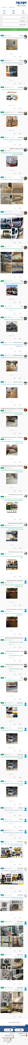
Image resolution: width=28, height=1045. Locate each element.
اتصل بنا (11, 1033)
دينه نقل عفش (20, 728)
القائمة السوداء (22, 1035)
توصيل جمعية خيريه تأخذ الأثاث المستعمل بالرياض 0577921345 (12, 757)
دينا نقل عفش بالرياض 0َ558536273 (16, 148)
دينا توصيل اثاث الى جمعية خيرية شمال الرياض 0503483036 (12, 408)
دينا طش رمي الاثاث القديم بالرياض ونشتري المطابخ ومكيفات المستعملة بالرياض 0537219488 (12, 499)
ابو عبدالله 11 (20, 808)
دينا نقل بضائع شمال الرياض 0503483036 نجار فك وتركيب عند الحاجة (12, 442)
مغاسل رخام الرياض (19, 957)
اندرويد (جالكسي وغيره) (6, 1041)
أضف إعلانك (14, 29)
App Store (18, 1030)
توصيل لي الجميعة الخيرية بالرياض (16, 642)
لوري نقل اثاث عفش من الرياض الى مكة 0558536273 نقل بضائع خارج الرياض (12, 153)
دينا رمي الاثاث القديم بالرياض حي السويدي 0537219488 (12, 557)
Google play (7, 1030)
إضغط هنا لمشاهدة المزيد (14, 1022)
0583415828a (20, 841)
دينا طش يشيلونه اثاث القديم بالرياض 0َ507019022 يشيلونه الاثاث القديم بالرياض (12, 844)
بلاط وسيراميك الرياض (18, 924)
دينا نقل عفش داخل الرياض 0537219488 (15, 494)
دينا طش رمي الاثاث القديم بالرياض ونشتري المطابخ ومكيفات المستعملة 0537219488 (12, 528)
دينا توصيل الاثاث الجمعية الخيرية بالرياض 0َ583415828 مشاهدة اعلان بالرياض (12, 898)
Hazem (21, 281)
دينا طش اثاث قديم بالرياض (18, 342)
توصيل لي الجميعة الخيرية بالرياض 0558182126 (14, 651)
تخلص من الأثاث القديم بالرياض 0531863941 (13, 283)
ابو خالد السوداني (20, 703)
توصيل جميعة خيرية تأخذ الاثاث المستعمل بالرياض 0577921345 (12, 731)
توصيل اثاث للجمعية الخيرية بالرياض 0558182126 (14, 638)
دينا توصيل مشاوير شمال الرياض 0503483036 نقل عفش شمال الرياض (12, 413)
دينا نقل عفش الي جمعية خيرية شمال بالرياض (14, 580)
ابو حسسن (21, 35)
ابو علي (21, 177)
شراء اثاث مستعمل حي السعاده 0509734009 (13, 832)
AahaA (21, 678)
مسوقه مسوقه (20, 921)
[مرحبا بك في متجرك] (21, 4)
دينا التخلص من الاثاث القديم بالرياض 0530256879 (12, 705)
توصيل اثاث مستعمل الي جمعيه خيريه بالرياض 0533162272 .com (12, 180)
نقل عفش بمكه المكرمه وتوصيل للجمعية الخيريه (12, 114)
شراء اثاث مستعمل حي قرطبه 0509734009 (13, 810)
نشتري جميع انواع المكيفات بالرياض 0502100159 (12, 38)
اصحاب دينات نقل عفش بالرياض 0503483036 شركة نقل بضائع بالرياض (12, 471)
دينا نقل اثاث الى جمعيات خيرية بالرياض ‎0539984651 (12, 358)
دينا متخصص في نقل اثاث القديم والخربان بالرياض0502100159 (12, 63)
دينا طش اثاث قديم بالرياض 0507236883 (14, 680)
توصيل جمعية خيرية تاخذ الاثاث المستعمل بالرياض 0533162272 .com (12, 214)
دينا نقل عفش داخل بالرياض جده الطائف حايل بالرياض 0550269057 (12, 614)
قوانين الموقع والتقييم (8, 1035)
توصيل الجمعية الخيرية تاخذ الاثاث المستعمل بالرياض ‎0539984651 (12, 345)
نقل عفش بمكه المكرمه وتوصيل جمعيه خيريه (13, 139)
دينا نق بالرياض (20, 87)
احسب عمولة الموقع (21, 1033)
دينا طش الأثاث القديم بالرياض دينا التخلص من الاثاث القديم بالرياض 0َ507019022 (12, 871)
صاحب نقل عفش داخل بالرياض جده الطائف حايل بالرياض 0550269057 (12, 585)
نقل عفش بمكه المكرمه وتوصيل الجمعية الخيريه (12, 89)
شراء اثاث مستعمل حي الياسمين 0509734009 (13, 821)
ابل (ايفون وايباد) (6, 1038)
